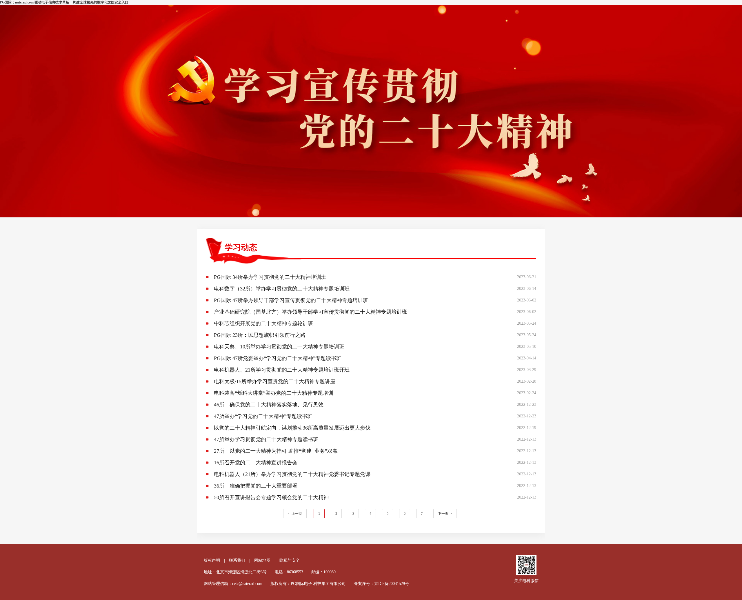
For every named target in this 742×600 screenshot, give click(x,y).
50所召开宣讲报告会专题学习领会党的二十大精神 (271, 497)
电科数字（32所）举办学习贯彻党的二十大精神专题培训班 (282, 289)
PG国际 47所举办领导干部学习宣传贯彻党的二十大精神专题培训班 (291, 300)
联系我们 (237, 560)
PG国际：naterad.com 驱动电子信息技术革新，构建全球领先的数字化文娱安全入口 (64, 2)
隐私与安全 (289, 560)
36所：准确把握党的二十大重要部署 (255, 486)
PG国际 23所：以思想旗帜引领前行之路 (259, 335)
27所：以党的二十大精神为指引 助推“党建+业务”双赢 (276, 451)
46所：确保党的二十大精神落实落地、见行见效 (268, 405)
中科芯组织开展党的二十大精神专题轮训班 (263, 323)
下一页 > (445, 514)
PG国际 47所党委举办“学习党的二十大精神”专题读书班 (277, 358)
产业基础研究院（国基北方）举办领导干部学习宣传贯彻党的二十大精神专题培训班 (310, 312)
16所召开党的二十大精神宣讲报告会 (255, 463)
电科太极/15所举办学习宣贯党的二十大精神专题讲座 (274, 381)
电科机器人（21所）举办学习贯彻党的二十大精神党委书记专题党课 (292, 474)
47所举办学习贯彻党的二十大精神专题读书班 (266, 439)
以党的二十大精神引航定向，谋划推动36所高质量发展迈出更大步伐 (292, 428)
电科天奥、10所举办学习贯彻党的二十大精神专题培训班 (279, 347)
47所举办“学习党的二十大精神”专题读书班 (263, 416)
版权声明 (212, 560)
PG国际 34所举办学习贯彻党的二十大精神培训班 (270, 277)
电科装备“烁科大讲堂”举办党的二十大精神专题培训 (273, 393)
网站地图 (262, 560)
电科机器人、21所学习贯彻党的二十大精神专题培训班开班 (282, 370)
